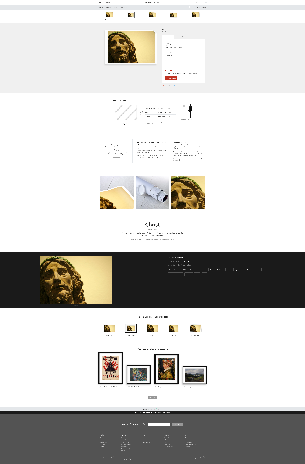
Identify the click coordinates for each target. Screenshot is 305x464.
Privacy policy (189, 440)
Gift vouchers (146, 438)
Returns (102, 449)
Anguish (192, 270)
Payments (103, 444)
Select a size (175, 52)
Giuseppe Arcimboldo (160, 387)
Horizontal (189, 274)
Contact (102, 438)
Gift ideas (145, 440)
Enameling (257, 270)
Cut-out (248, 270)
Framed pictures (126, 440)
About (102, 440)
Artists (115, 7)
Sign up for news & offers (134, 424)
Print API (197, 457)
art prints (181, 47)
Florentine (267, 270)
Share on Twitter (180, 86)
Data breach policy (190, 444)
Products (109, 2)
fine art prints (116, 157)
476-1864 (183, 270)
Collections (123, 7)
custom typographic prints (126, 459)
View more (152, 397)
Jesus (197, 274)
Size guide (182, 52)
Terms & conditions (190, 438)
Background (202, 270)
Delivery (175, 152)
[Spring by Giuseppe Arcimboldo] (166, 369)
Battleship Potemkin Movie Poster (108, 386)
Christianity (220, 270)
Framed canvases (126, 444)
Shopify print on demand (198, 459)
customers (156, 157)
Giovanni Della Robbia (175, 274)
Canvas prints (125, 442)
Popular (100, 7)
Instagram (166, 449)
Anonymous (102, 387)
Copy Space (238, 270)
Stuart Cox (165, 32)
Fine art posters (125, 438)
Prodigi (203, 457)
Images (100, 2)
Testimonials (103, 442)
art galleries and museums (144, 152)
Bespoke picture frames (113, 459)
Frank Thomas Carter (188, 387)
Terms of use (188, 442)
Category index (168, 446)
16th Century (172, 270)
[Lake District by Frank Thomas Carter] (195, 375)
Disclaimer (188, 449)
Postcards (124, 446)
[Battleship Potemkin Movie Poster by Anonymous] (110, 368)
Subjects (108, 7)
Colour (229, 270)
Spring (157, 386)
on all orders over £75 (153, 412)
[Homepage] (152, 2)
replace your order (187, 159)
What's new (124, 451)
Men (204, 274)
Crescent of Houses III (133, 386)
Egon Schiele (130, 387)
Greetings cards (125, 449)
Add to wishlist (168, 86)
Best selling (167, 438)
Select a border (169, 61)
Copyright (188, 446)
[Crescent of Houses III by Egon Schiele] (139, 374)
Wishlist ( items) (147, 442)
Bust (211, 270)
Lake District (186, 386)
